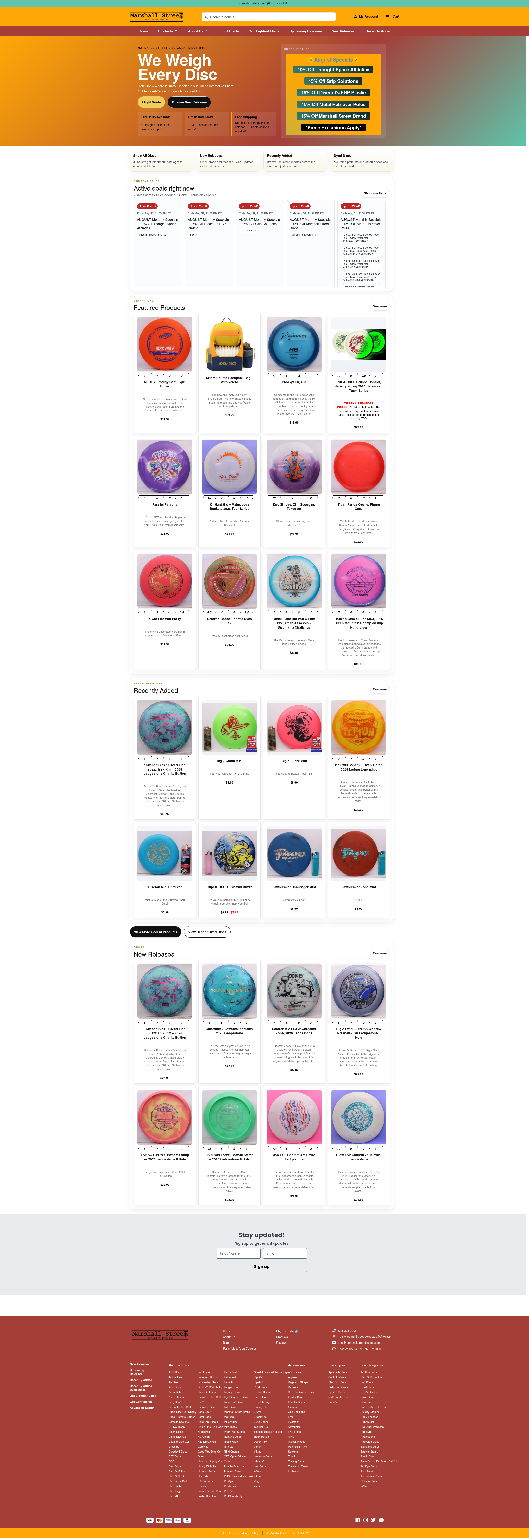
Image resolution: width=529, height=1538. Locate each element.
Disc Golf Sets (337, 1382)
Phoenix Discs (232, 1471)
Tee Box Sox (261, 1427)
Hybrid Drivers (336, 1392)
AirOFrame (294, 1372)
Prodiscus (230, 1486)
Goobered (366, 1402)
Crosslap (174, 1446)
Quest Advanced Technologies (272, 1372)
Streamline (260, 1417)
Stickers (293, 1451)
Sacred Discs (262, 1392)
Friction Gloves (207, 1441)
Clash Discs (176, 1432)
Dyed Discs (367, 1387)
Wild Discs (260, 1466)
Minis (291, 1437)
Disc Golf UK (176, 1476)
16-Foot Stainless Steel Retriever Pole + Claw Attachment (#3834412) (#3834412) (361, 264)
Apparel (292, 1377)
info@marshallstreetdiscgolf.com (359, 1342)
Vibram (258, 1446)
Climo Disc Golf (178, 1437)
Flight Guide (228, 30)
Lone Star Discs (233, 1402)
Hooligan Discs (207, 1471)
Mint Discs (230, 1427)
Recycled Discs (370, 1441)
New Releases (139, 1364)
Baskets (293, 1387)
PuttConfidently (233, 1496)
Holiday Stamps (370, 1412)
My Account (368, 16)
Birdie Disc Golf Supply (183, 1412)
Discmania (175, 1486)
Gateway (203, 1446)
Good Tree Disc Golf (210, 1451)
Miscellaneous (296, 1441)
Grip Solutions (249, 230)
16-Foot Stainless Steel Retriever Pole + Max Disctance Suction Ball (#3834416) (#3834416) (361, 277)
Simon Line (260, 1397)
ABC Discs (175, 1372)
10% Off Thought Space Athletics (333, 69)
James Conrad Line (209, 1491)
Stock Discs (368, 1456)
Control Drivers (337, 1377)
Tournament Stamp (372, 1476)
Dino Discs (175, 1466)
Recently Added (378, 30)
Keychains (294, 1427)
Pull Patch (230, 1491)
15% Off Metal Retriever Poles (333, 104)
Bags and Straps (298, 1382)
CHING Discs (177, 1427)
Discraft (173, 1496)
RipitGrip (259, 1377)
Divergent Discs (207, 1377)
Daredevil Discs (178, 1451)
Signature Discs (370, 1446)
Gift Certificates (141, 1401)
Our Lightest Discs (264, 30)
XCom (257, 1471)
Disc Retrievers (297, 1402)
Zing (256, 1481)
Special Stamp (369, 1451)
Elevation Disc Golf (209, 1397)
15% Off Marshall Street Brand (333, 115)
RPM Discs (260, 1387)
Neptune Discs (233, 1437)
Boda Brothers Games (182, 1417)
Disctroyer (204, 1372)
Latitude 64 (230, 1377)
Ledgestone (231, 1387)
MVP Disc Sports (234, 1432)
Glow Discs (367, 1397)
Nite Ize (228, 1446)
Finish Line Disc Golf (210, 1427)
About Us (196, 30)
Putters (332, 1402)
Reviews (281, 1342)
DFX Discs (175, 1456)
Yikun (257, 1476)
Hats (291, 1417)
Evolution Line (206, 1407)
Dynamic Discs (207, 1392)
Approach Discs (337, 1372)
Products (166, 30)
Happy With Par (207, 1466)
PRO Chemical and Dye (238, 1476)
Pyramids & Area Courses (240, 1348)
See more (380, 306)
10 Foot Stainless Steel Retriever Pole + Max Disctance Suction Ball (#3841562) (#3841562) (360, 251)
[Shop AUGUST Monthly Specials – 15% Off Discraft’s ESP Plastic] (209, 248)
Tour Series (367, 1471)
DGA (171, 1461)
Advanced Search (142, 1407)
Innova (202, 1486)
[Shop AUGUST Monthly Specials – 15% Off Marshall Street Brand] (311, 248)
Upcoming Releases (305, 30)
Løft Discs (230, 1407)
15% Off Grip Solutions (333, 81)
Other (227, 1461)
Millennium (230, 1422)
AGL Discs (175, 1387)
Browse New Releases (189, 102)
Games (292, 1407)
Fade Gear (204, 1412)
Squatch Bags (262, 1402)
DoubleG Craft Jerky (210, 1387)
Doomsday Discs (208, 1382)
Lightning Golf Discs (236, 1397)
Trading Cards (296, 1461)
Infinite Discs (205, 1481)
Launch (228, 1382)
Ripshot (258, 1382)
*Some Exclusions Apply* (333, 127)
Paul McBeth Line (234, 1466)
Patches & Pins (297, 1446)
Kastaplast (230, 1372)
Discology (174, 1491)
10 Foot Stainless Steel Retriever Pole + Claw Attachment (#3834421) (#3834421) (360, 238)
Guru (201, 1456)
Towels (292, 1456)
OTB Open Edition (235, 1456)
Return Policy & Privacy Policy (238, 1533)
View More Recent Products (155, 931)
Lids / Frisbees (369, 1417)
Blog (226, 1342)
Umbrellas (294, 1471)
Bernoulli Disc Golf (180, 1407)
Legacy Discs (232, 1392)
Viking (257, 1451)
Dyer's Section (369, 1392)
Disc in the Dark (178, 1481)
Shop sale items (375, 193)
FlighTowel (204, 1432)
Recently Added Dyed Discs (141, 1387)
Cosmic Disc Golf (179, 1441)
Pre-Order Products (372, 1427)
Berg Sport (175, 1402)
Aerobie (173, 1382)
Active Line (175, 1377)
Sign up (262, 1266)
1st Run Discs (369, 1372)
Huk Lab (203, 1476)
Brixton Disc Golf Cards (302, 1392)
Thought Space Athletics (152, 234)
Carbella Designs (179, 1422)
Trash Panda (261, 1437)
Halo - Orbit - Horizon (373, 1407)
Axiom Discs (176, 1397)
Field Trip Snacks (208, 1422)
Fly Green (204, 1437)
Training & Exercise (299, 1466)
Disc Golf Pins (177, 1471)
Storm (257, 1412)
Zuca (257, 1486)
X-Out (364, 1486)
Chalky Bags (295, 1397)
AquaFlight (175, 1392)
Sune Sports (261, 1422)
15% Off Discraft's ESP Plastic (333, 92)
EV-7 (201, 1402)
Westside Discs (263, 1456)
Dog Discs (367, 1382)
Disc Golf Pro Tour (372, 1377)
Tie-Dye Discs (369, 1466)
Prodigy (228, 1481)
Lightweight (367, 1422)
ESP (192, 234)
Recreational (368, 1437)
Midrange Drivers (338, 1397)
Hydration (293, 1422)
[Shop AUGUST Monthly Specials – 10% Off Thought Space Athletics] (158, 248)
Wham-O (259, 1461)
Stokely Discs (262, 1407)
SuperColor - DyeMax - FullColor (380, 1461)
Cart (396, 16)
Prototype (366, 1432)
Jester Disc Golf (207, 1496)
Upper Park (260, 1441)
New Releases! (344, 30)
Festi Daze (204, 1417)
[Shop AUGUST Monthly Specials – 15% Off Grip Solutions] (260, 248)
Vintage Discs (369, 1481)
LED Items (294, 1432)
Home (143, 30)
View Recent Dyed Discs (207, 931)
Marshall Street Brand (304, 234)
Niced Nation (231, 1441)
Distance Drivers (338, 1387)
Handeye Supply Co (210, 1461)
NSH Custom (232, 1451)
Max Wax (229, 1417)
